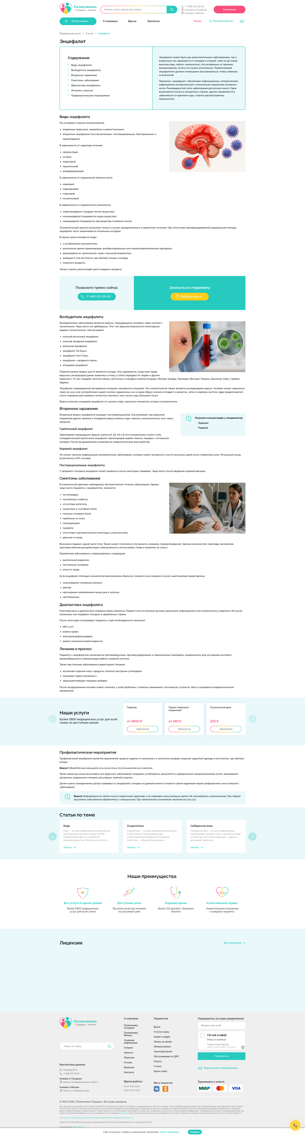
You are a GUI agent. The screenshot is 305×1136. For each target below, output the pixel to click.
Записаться (229, 9)
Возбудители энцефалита (86, 70)
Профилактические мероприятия (90, 95)
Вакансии (129, 1067)
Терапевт (203, 423)
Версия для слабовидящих (220, 1067)
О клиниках (110, 21)
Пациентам (161, 1018)
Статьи (89, 33)
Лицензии (129, 1057)
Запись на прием (163, 1041)
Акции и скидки (162, 1036)
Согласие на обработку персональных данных (81, 1118)
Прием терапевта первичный (179, 709)
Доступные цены (129, 903)
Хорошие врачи (176, 903)
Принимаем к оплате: (211, 1081)
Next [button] (252, 836)
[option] (142, 719)
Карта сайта (160, 1071)
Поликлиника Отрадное (131, 1026)
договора (123, 1113)
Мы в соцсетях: (163, 1082)
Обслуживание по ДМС (166, 1056)
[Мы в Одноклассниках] (165, 1089)
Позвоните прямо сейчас (96, 288)
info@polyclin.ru (70, 1070)
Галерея (128, 1047)
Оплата (158, 1061)
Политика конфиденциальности (118, 1118)
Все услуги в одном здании (83, 903)
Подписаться (222, 1056)
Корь (66, 825)
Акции (197, 21)
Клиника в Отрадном (196, 10)
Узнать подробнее (169, 1132)
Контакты (153, 21)
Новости (128, 1052)
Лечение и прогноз (82, 90)
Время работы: (133, 1081)
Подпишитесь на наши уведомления (221, 1018)
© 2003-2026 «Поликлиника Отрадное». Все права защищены (93, 1101)
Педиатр (203, 427)
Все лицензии (232, 942)
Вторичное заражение (84, 75)
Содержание (79, 58)
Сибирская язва (201, 825)
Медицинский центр (70, 33)
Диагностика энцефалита (85, 85)
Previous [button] (52, 836)
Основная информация (130, 1041)
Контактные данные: (73, 1064)
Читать (67, 847)
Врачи (132, 21)
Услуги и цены (79, 21)
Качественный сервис (222, 903)
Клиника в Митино (194, 13)
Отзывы (128, 1062)
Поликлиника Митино (131, 1034)
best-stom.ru (78, 1127)
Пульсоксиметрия (220, 707)
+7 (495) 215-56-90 (194, 6)
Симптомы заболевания (85, 80)
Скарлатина (135, 825)
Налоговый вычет (163, 1051)
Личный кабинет (223, 21)
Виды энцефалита (81, 65)
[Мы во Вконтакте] (156, 1089)
